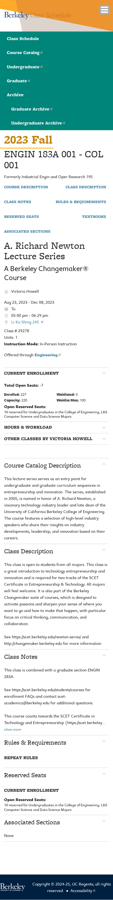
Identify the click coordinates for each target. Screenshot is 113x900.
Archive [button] (15, 95)
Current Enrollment (31, 373)
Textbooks (94, 217)
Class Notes (17, 202)
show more (12, 729)
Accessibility (81, 890)
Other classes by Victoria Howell (48, 439)
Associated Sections (27, 231)
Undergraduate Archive (36, 123)
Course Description (26, 187)
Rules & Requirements (81, 202)
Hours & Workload (28, 427)
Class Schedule (23, 38)
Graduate (17, 81)
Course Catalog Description (42, 465)
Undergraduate (23, 67)
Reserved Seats (21, 217)
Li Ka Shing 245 (25, 322)
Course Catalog (23, 52)
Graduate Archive (30, 109)
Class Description (86, 187)
